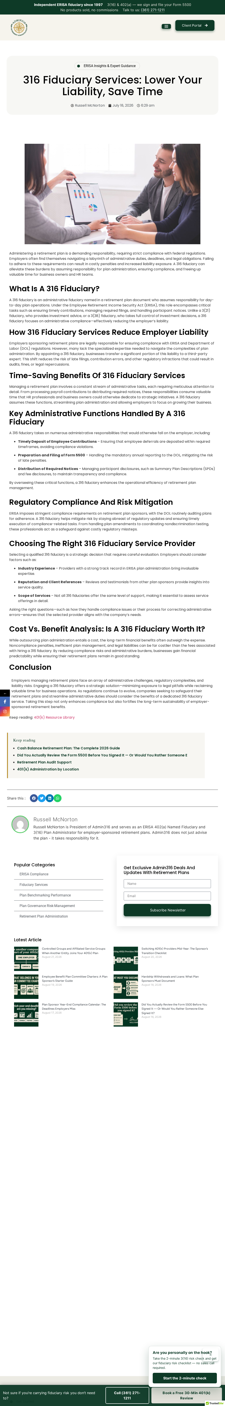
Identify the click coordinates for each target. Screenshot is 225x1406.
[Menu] (166, 26)
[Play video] (78, 66)
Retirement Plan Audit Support (44, 762)
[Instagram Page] (5, 711)
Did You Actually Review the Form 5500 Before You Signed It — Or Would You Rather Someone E (102, 755)
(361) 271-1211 (153, 10)
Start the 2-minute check (184, 1378)
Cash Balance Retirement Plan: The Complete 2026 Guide (68, 748)
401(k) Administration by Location (48, 769)
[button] (34, 798)
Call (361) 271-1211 (127, 1395)
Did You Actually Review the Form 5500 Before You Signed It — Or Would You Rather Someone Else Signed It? (174, 1009)
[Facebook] (5, 702)
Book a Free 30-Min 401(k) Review (186, 1395)
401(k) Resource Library (54, 717)
